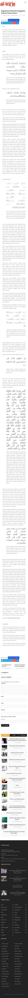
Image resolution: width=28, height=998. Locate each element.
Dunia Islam (17, 909)
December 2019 (18, 963)
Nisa (16, 922)
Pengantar (17, 924)
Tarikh (2, 932)
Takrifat (16, 929)
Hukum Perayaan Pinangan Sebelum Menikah (17, 818)
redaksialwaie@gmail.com (9, 860)
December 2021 (5, 953)
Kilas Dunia (18, 869)
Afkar (2, 904)
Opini (2, 924)
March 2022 (4, 951)
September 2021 (18, 956)
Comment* (3, 683)
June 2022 (4, 948)
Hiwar (17, 891)
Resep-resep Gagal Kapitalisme (17, 799)
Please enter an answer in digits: (8, 716)
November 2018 (18, 973)
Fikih (2, 912)
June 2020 (17, 958)
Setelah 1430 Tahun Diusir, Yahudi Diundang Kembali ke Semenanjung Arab (17, 739)
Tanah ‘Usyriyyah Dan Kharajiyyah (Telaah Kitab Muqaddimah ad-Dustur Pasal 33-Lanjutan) (17, 807)
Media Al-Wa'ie (15, 15)
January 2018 (18, 983)
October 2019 (5, 966)
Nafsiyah (3, 922)
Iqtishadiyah (17, 917)
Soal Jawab (17, 927)
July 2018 (4, 978)
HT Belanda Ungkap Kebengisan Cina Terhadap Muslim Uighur (14, 832)
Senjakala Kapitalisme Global (17, 752)
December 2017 (5, 986)
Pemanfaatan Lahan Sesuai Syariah (17, 745)
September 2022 (18, 943)
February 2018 (5, 983)
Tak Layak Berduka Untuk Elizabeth (14, 812)
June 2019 (17, 968)
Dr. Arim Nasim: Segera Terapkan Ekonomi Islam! (17, 793)
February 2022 (18, 951)
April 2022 (17, 948)
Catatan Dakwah (18, 907)
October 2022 (5, 943)
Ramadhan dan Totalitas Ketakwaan (17, 759)
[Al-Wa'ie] (8, 4)
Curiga (17, 785)
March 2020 (17, 961)
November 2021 (18, 953)
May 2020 (4, 961)
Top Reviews (22, 735)
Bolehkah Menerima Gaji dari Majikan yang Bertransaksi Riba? (17, 779)
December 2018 (5, 973)
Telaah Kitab (17, 932)
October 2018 (5, 976)
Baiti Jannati (4, 907)
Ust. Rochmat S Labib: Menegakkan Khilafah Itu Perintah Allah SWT (17, 893)
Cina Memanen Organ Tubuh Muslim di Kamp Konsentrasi (17, 871)
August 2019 (17, 966)
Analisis (17, 884)
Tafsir (2, 929)
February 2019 (5, 971)
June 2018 (17, 978)
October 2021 (5, 956)
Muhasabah (17, 919)
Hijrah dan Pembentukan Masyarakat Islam (17, 767)
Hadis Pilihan (4, 914)
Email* (2, 703)
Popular (5, 735)
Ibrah (2, 917)
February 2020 (5, 963)
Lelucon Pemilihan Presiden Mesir (14, 773)
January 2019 (18, 971)
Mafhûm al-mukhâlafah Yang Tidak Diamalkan (20, 665)
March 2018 (17, 981)
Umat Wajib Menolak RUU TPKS (6, 665)
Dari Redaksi (4, 909)
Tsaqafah (3, 935)
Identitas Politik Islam (18, 885)
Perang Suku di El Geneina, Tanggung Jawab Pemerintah (17, 879)
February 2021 (5, 958)
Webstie (3, 709)
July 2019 (4, 968)
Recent (14, 735)
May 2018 (4, 981)
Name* (2, 696)
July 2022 (17, 946)
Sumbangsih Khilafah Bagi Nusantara (17, 824)
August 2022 (5, 946)
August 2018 (17, 976)
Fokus (16, 912)
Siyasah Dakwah (4, 927)
